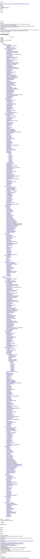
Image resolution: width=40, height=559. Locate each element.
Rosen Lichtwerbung (8, 540)
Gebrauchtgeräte (7, 25)
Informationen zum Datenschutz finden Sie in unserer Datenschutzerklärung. (13, 547)
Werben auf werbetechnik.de (18, 543)
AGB (12, 543)
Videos (8, 542)
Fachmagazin (2, 3)
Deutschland (3, 520)
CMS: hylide (13, 544)
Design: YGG (8, 544)
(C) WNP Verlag (3, 544)
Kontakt (1, 543)
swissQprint (2, 540)
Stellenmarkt (2, 25)
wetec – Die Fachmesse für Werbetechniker (26, 540)
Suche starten (2, 537)
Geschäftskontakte (13, 25)
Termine (22, 3)
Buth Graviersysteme (15, 540)
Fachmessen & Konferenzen (5, 31)
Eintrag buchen (6, 7)
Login (1, 4)
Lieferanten (16, 3)
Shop (28, 3)
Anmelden (2, 7)
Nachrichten (12, 3)
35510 (6, 520)
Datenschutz (5, 543)
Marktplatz (19, 3)
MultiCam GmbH (10, 520)
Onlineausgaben (7, 3)
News (6, 542)
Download (26, 3)
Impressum (9, 543)
